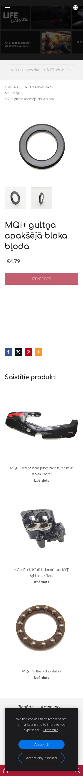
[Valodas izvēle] (75, 7)
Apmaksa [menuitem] (50, 707)
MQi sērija (12, 93)
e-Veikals (11, 87)
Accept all (41, 744)
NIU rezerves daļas (39, 87)
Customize (50, 730)
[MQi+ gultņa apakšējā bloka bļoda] (15, 198)
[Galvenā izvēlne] (7, 7)
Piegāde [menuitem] (26, 707)
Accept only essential (41, 757)
